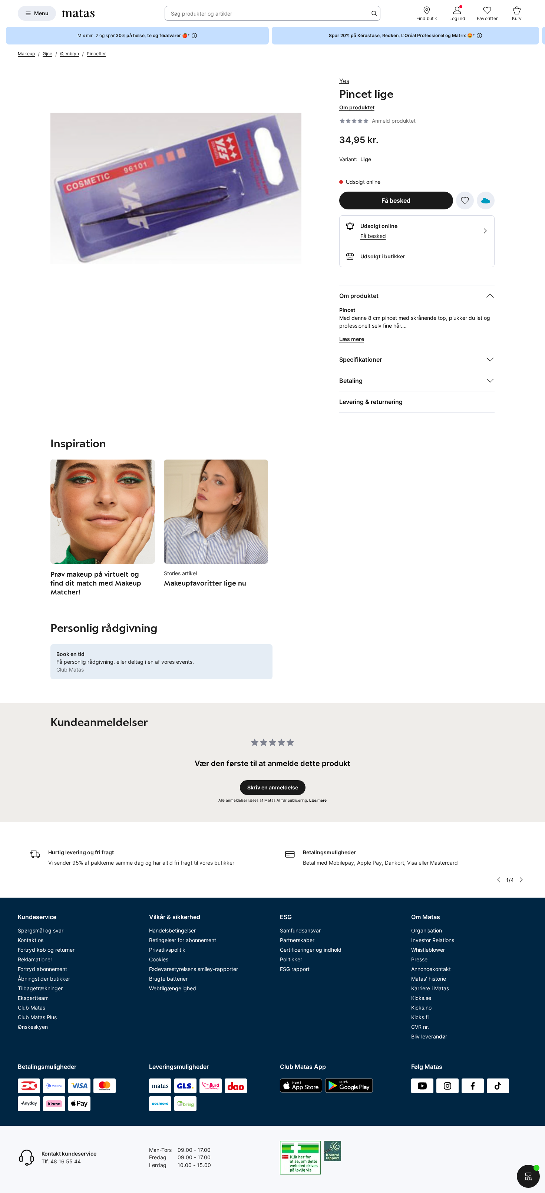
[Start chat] (528, 1176)
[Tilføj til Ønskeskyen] (486, 200)
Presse (419, 959)
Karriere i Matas (430, 988)
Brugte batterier (168, 978)
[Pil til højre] (539, 36)
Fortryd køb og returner (46, 950)
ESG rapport (295, 969)
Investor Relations (432, 940)
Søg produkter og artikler (201, 13)
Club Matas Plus (37, 1017)
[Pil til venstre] (499, 880)
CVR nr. (420, 1027)
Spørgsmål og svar (40, 930)
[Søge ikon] (374, 13)
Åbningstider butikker (44, 978)
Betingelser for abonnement (182, 940)
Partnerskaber (297, 940)
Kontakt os (30, 940)
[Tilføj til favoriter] (465, 200)
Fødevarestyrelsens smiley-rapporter (193, 969)
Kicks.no (421, 1007)
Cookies (158, 959)
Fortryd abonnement (42, 969)
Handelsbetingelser (172, 930)
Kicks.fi (420, 1017)
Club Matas (31, 1007)
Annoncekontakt (431, 969)
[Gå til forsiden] (78, 13)
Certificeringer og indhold (310, 950)
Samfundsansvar (300, 930)
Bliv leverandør (429, 1036)
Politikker (291, 959)
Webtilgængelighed (172, 988)
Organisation (426, 930)
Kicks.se (421, 998)
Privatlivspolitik (167, 950)
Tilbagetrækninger (40, 988)
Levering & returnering (371, 401)
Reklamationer (35, 959)
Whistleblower (428, 950)
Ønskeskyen (33, 1027)
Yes (344, 80)
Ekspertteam (33, 998)
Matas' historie (428, 978)
